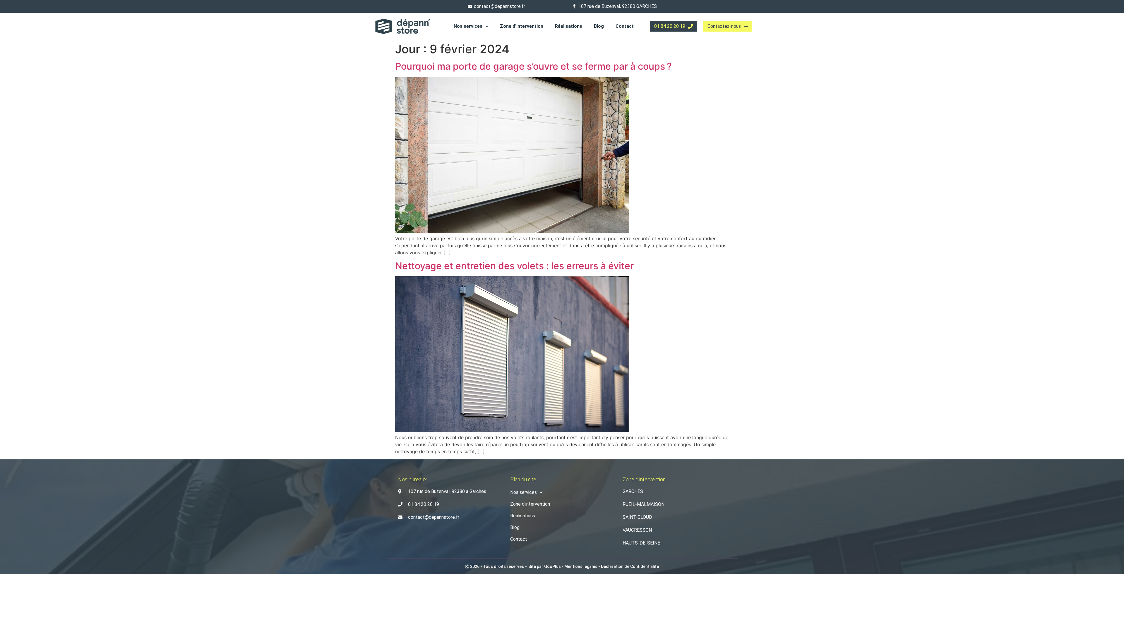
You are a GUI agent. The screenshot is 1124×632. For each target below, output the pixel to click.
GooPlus (552, 566)
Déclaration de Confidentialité (630, 566)
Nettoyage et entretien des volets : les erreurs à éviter (514, 266)
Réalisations (568, 26)
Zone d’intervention (521, 26)
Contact (625, 26)
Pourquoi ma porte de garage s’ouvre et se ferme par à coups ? (533, 66)
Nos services (468, 26)
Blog (599, 26)
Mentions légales (580, 566)
